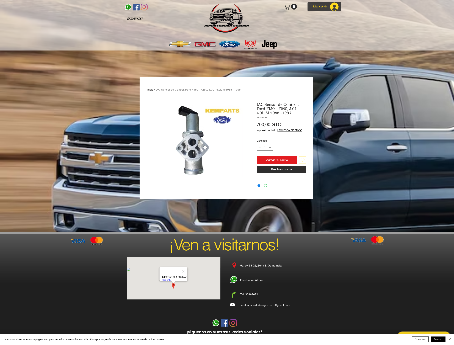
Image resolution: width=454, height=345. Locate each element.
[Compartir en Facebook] (259, 186)
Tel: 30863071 (249, 294)
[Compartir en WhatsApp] (266, 186)
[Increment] (270, 147)
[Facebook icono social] (136, 7)
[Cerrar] (450, 339)
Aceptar (438, 339)
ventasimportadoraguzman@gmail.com (265, 305)
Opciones (420, 339)
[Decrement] (259, 147)
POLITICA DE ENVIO (290, 130)
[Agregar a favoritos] (302, 160)
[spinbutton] (265, 147)
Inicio (150, 89)
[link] (291, 7)
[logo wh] (128, 7)
